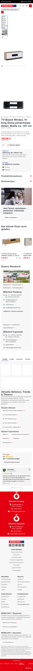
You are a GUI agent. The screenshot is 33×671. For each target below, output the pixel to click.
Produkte (6, 117)
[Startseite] (1, 117)
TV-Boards (28, 117)
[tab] (4, 359)
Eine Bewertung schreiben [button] (12, 462)
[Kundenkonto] (23, 5)
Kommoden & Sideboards (17, 117)
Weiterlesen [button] (6, 483)
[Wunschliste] (20, 5)
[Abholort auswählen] (20, 258)
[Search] (2, 12)
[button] (22, 1)
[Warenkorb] (26, 5)
